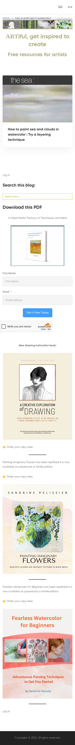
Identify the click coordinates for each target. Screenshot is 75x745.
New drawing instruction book (37, 345)
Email (6, 292)
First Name (9, 273)
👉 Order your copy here (18, 447)
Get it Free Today (38, 312)
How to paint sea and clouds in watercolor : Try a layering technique (33, 135)
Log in (6, 175)
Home (6, 18)
